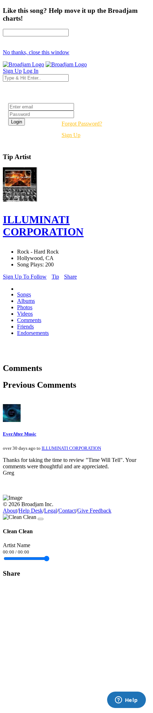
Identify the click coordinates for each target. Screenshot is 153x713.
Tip (55, 277)
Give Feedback (94, 511)
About (10, 511)
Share (70, 277)
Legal (50, 511)
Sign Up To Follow (25, 277)
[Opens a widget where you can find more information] (126, 700)
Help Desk (31, 511)
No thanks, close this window (36, 52)
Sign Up (71, 135)
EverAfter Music (19, 434)
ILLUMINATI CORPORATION (71, 448)
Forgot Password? (82, 124)
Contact (67, 511)
